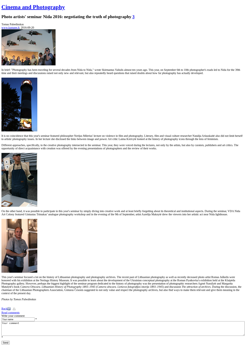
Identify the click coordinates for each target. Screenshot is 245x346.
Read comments (10, 312)
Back (4, 308)
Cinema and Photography (33, 7)
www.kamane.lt (10, 27)
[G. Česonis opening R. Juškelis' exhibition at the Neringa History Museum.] (19, 271)
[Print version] (14, 309)
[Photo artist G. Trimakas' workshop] (19, 205)
